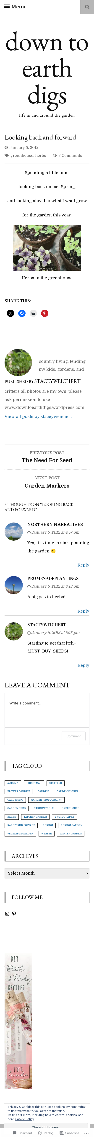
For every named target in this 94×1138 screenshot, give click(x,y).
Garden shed (16, 808)
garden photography (46, 800)
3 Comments (70, 155)
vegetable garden (20, 833)
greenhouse (21, 155)
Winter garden (71, 833)
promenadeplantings (53, 578)
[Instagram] (7, 914)
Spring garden (71, 825)
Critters (55, 783)
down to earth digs (47, 67)
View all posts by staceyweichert (38, 416)
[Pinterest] (14, 914)
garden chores (67, 791)
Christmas (33, 783)
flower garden (18, 791)
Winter (46, 833)
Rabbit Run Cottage (21, 825)
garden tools (44, 808)
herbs (40, 155)
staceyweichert (46, 624)
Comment (73, 736)
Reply (83, 565)
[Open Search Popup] (87, 7)
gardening (15, 800)
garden (43, 791)
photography (64, 817)
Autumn (12, 783)
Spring (48, 825)
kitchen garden (35, 817)
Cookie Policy (24, 1119)
